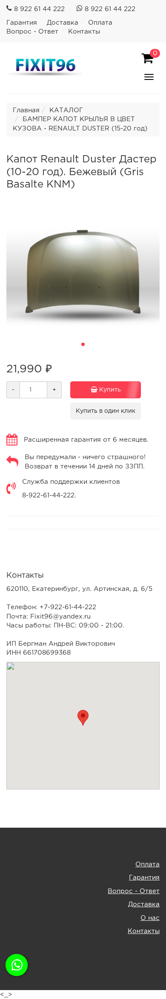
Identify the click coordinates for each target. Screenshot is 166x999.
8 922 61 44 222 (39, 9)
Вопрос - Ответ (32, 31)
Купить (109, 389)
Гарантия (21, 23)
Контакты (84, 31)
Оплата (100, 23)
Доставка (62, 23)
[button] (83, 344)
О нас (150, 918)
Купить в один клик (105, 411)
